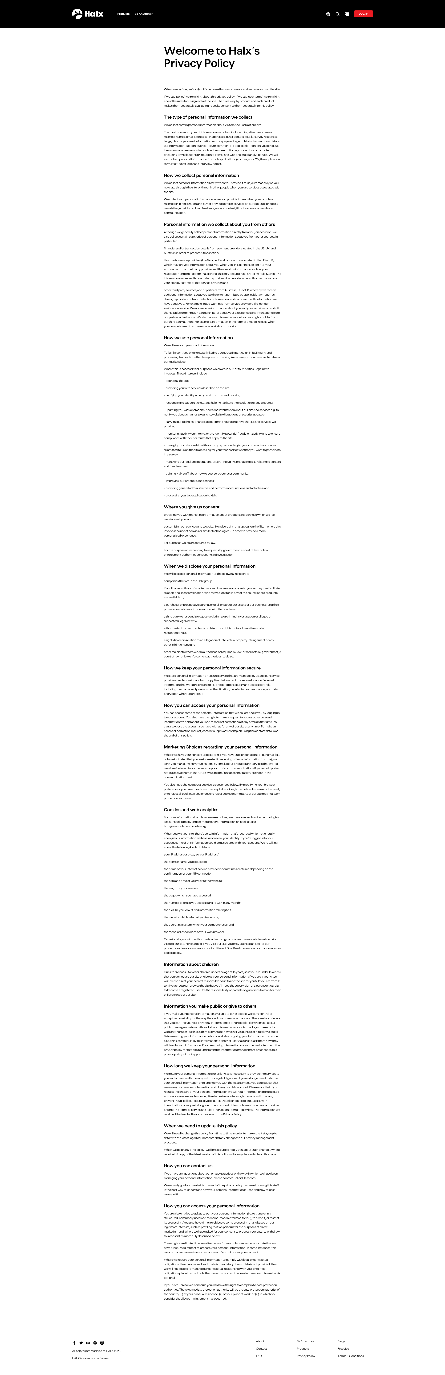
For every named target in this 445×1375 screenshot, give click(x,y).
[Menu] (347, 14)
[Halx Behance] (88, 1342)
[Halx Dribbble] (95, 1342)
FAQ (259, 1356)
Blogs (341, 1341)
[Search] (337, 14)
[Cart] (328, 14)
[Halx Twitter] (81, 1342)
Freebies (343, 1349)
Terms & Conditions (351, 1356)
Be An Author (305, 1341)
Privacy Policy (306, 1356)
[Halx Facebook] (74, 1342)
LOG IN (363, 14)
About (260, 1341)
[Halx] (87, 14)
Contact (261, 1349)
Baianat (105, 1358)
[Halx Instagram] (102, 1342)
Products (303, 1349)
